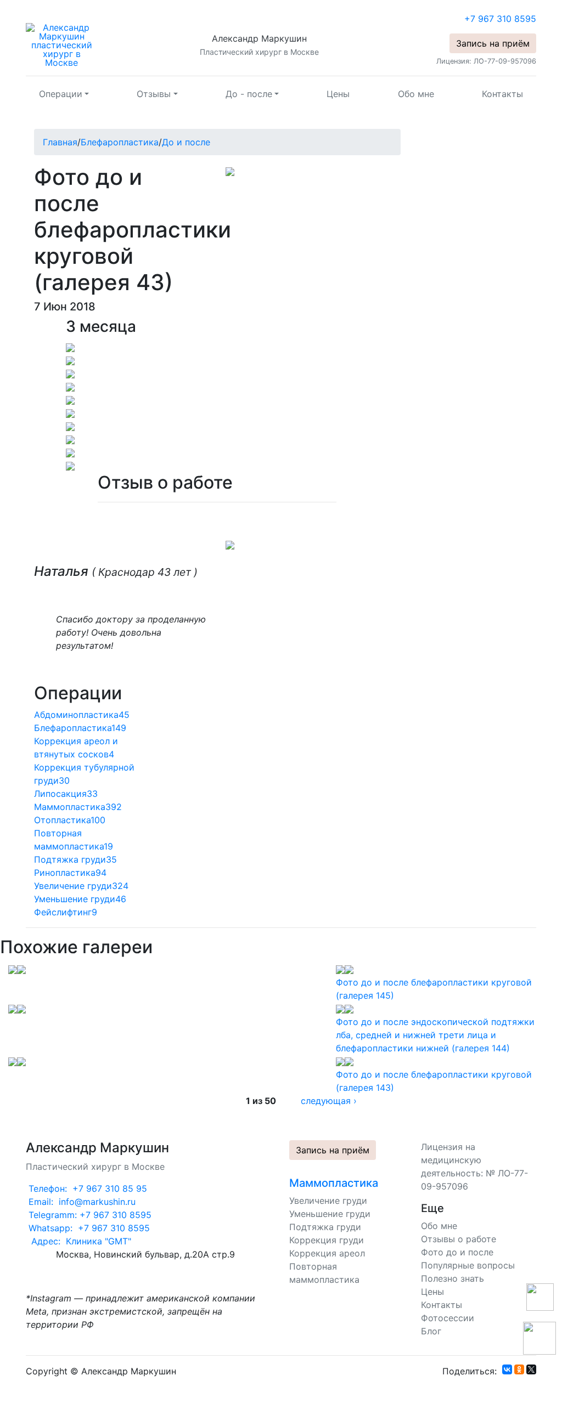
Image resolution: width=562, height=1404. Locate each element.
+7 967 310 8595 (500, 18)
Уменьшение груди (329, 1213)
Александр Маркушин (259, 38)
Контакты (502, 93)
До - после (249, 93)
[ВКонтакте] (507, 1369)
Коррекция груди (326, 1240)
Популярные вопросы (468, 1265)
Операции (60, 93)
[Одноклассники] (519, 1369)
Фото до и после (457, 1252)
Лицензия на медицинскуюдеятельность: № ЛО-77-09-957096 (474, 1166)
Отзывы (154, 93)
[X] (531, 1369)
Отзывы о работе (458, 1238)
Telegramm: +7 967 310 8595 (88, 1214)
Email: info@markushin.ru (81, 1201)
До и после (186, 142)
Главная (60, 142)
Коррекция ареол (327, 1253)
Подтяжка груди (325, 1226)
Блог (431, 1331)
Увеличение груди (328, 1200)
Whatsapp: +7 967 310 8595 (88, 1227)
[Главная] (61, 43)
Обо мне (416, 93)
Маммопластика (333, 1183)
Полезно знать (452, 1278)
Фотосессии (447, 1317)
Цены (338, 93)
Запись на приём (493, 43)
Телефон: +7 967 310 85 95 (86, 1188)
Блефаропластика (120, 142)
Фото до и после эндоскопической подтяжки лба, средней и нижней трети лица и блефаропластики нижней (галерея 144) (435, 1035)
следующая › (329, 1100)
